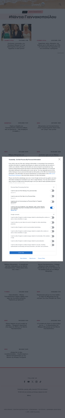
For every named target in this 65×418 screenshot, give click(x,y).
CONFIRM (21, 252)
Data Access (32, 258)
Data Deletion (23, 258)
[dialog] (32, 209)
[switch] (52, 191)
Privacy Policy (41, 258)
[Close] (59, 159)
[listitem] (32, 187)
